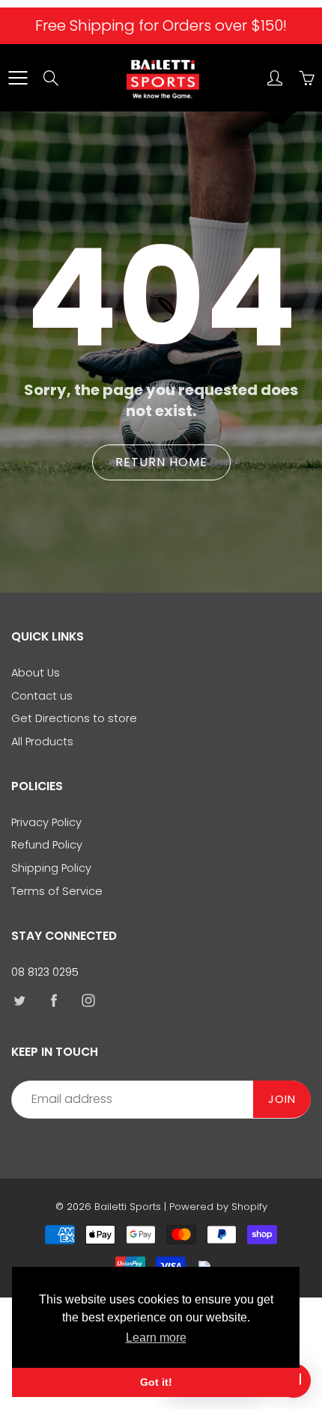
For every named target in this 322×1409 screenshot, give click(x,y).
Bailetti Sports (127, 1206)
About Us (35, 672)
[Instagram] (88, 1000)
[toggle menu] (17, 78)
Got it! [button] (156, 1382)
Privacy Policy (46, 822)
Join (282, 1099)
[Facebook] (53, 1000)
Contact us (42, 695)
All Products (42, 741)
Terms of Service (57, 891)
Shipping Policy (51, 868)
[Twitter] (19, 1000)
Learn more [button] (156, 1337)
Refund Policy (46, 844)
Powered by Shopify (218, 1206)
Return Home (161, 462)
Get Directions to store (74, 718)
